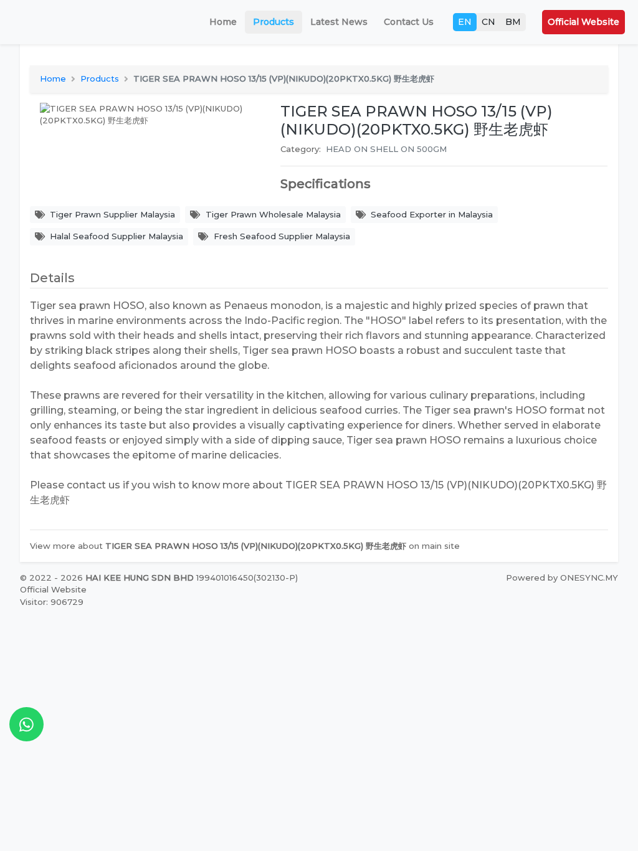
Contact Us (409, 21)
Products (273, 21)
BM (513, 21)
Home (223, 21)
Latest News (339, 21)
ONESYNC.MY (589, 577)
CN (488, 21)
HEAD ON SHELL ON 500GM (386, 149)
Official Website (583, 21)
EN (465, 21)
